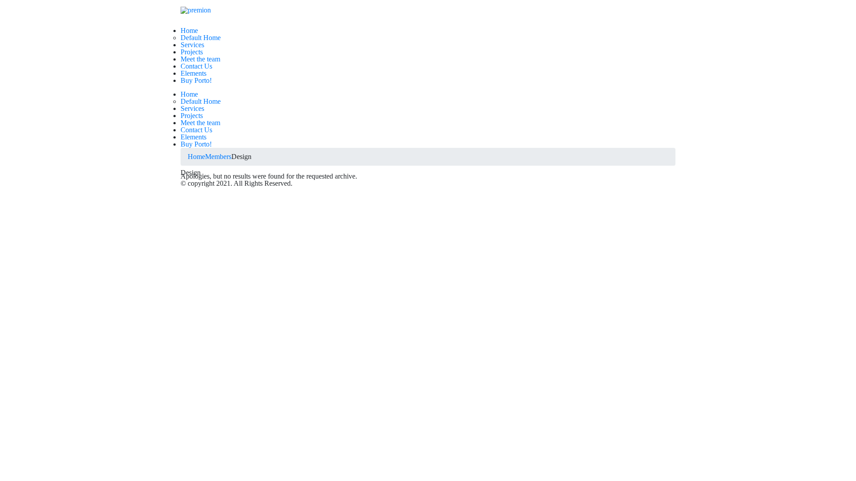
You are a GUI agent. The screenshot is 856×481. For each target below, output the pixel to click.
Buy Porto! (196, 80)
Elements (193, 73)
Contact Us (196, 66)
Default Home (201, 37)
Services (192, 45)
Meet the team (200, 59)
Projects (192, 52)
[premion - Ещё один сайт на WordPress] (196, 10)
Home (189, 30)
